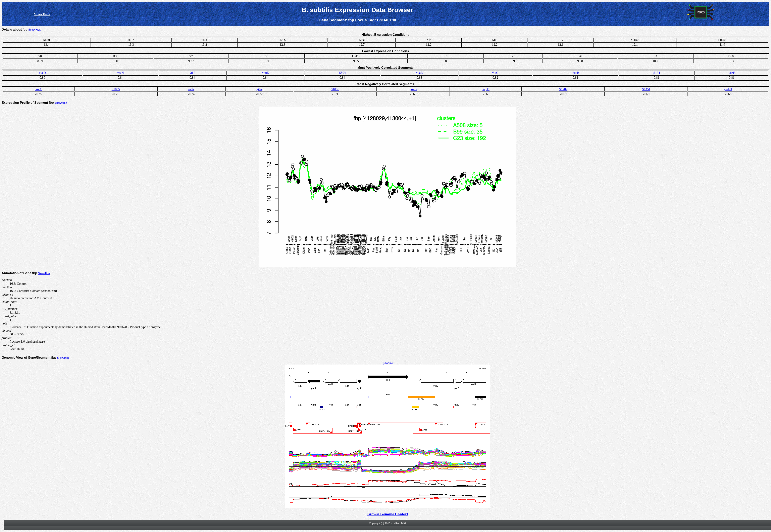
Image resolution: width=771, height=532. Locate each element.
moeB (575, 72)
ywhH (728, 89)
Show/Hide (34, 29)
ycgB (419, 72)
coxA (38, 89)
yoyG (413, 89)
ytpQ (495, 72)
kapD (486, 89)
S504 (342, 72)
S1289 (563, 89)
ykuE (265, 72)
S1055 (116, 89)
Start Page (42, 14)
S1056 (335, 89)
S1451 (646, 89)
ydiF (192, 72)
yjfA (259, 89)
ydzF (731, 72)
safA (191, 89)
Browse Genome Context (387, 514)
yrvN (120, 72)
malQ (42, 72)
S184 (656, 72)
